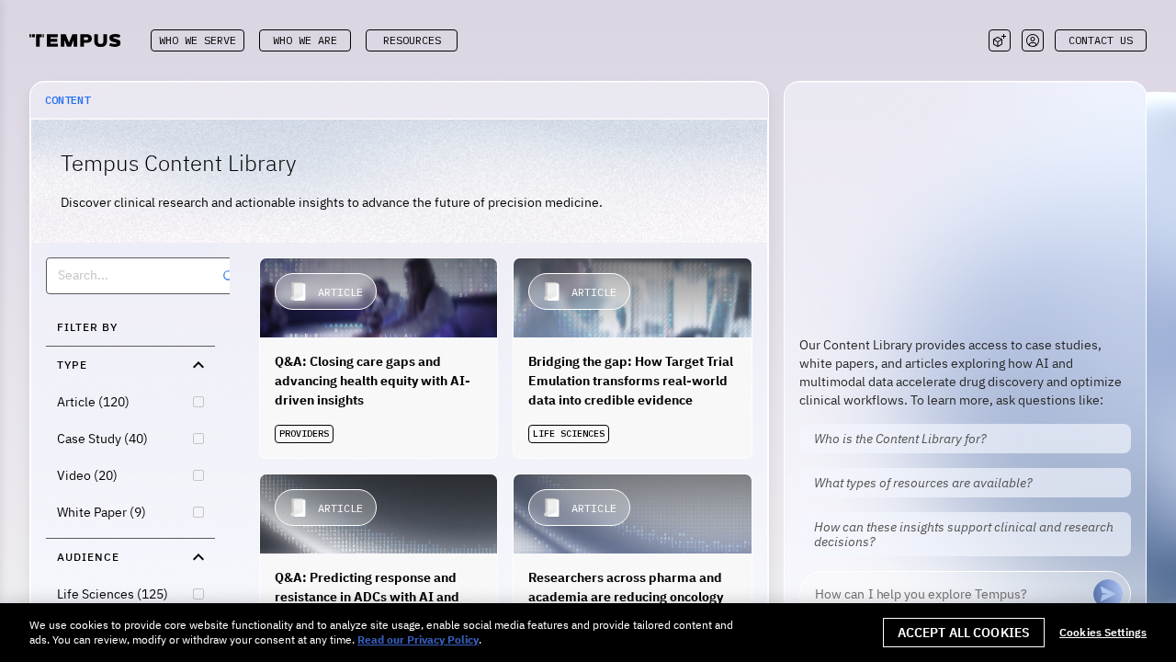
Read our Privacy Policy (418, 639)
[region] (588, 632)
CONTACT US (1101, 40)
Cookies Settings (1103, 632)
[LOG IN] (1033, 40)
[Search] (228, 275)
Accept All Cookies (964, 632)
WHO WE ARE (305, 40)
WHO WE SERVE (197, 40)
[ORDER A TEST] (1000, 40)
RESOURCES (412, 40)
